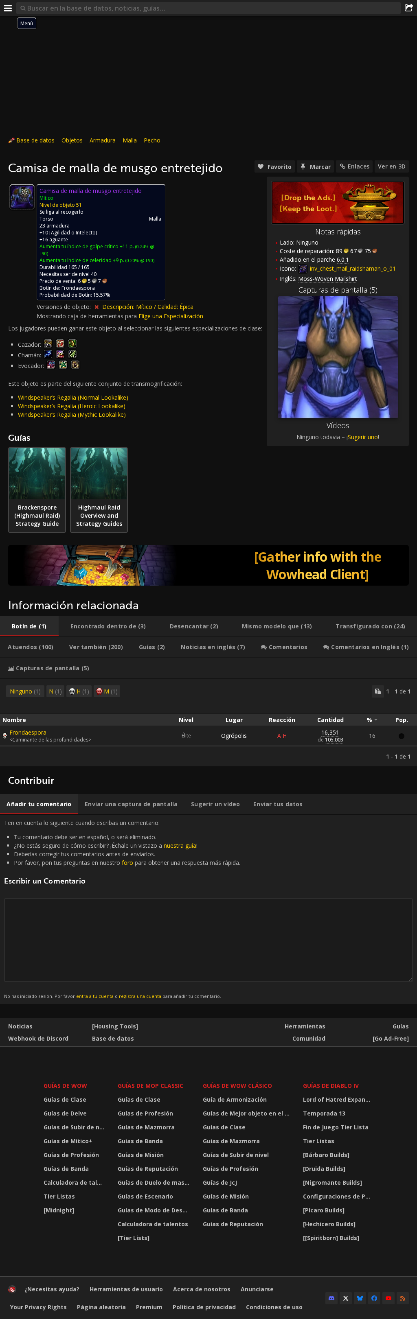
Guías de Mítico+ (68, 1141)
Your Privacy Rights (38, 1307)
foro (127, 862)
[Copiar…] (378, 691)
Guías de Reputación (148, 1168)
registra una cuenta (140, 996)
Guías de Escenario (145, 1196)
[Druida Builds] (324, 1168)
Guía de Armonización (235, 1099)
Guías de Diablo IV (331, 1085)
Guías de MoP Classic (150, 1085)
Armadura (103, 140)
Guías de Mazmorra (146, 1127)
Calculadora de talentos (76, 1182)
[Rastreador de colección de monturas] (208, 565)
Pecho (152, 140)
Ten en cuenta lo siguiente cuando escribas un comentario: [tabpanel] (122, 909)
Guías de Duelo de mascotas (155, 1182)
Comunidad (308, 1038)
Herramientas (305, 1026)
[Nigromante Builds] (332, 1182)
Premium (149, 1307)
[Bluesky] (360, 1298)
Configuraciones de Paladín (339, 1196)
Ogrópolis (234, 735)
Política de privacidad (204, 1307)
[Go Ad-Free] (391, 1038)
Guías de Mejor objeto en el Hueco (248, 1113)
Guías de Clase (65, 1099)
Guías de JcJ (220, 1182)
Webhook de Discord (38, 1038)
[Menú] (8, 8)
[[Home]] (12, 1291)
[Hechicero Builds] (329, 1224)
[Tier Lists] (133, 1238)
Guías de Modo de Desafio (155, 1210)
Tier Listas (59, 1196)
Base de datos (35, 140)
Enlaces (358, 166)
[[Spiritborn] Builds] (331, 1238)
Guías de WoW (65, 1085)
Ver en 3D (392, 166)
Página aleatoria (101, 1307)
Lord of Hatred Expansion (339, 1099)
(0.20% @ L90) (139, 260)
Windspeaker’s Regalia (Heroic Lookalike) (71, 406)
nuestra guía (180, 845)
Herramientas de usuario (126, 1289)
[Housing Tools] (115, 1026)
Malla (130, 140)
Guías (401, 1026)
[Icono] (22, 197)
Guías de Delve (65, 1113)
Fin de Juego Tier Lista (336, 1127)
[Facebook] (374, 1298)
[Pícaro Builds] (324, 1210)
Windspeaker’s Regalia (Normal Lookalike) (73, 397)
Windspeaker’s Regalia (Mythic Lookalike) (72, 414)
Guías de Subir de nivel (76, 1127)
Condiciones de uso (274, 1307)
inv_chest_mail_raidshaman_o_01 (352, 268)
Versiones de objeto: (64, 307)
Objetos (72, 140)
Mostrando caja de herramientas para (87, 316)
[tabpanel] (208, 722)
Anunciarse (257, 1289)
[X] (346, 1298)
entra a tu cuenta (95, 996)
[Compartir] (409, 8)
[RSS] (403, 1298)
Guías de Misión (141, 1155)
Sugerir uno (363, 437)
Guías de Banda (66, 1168)
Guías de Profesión (71, 1155)
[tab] (29, 626)
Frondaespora (27, 732)
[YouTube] (388, 1298)
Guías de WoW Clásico (237, 1085)
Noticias (20, 1026)
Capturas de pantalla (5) (337, 290)
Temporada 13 (324, 1113)
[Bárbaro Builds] (326, 1155)
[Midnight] (59, 1210)
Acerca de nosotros (201, 1289)
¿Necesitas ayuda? (51, 1289)
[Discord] (331, 1298)
